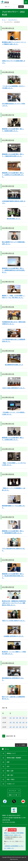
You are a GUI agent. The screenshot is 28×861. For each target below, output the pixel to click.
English (21, 6)
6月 (27, 718)
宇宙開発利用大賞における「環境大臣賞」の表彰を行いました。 (14, 323)
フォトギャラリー (12, 20)
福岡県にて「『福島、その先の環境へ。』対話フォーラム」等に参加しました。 (13, 296)
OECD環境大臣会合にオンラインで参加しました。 (13, 105)
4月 (20, 718)
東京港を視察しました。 (14, 219)
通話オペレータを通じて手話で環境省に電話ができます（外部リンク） (14, 834)
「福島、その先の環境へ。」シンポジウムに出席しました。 (14, 464)
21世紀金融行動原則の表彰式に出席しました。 (13, 202)
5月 (23, 718)
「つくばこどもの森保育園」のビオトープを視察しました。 (13, 87)
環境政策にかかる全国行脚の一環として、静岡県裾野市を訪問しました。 (13, 532)
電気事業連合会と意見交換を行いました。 (13, 679)
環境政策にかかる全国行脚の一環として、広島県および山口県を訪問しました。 (13, 175)
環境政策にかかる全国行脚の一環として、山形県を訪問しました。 (13, 439)
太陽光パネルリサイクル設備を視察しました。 (13, 62)
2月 (14, 718)
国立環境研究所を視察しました (14, 365)
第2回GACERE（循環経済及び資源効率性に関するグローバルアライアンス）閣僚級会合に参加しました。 (14, 603)
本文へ (6, 6)
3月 (17, 718)
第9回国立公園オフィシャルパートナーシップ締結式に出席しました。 (14, 43)
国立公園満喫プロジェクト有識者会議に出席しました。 (13, 243)
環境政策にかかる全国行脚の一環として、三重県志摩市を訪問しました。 (13, 155)
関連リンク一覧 (13, 795)
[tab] (3, 736)
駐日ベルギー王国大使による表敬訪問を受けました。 (13, 698)
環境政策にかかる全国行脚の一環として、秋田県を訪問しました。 (13, 130)
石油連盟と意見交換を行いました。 (14, 636)
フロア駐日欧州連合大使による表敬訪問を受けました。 (13, 340)
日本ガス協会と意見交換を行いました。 (14, 388)
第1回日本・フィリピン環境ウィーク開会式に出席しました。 (14, 653)
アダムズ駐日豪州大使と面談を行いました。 (13, 549)
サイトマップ (12, 791)
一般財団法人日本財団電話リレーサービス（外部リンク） (14, 847)
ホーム (3, 20)
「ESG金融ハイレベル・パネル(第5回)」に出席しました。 (13, 413)
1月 (10, 718)
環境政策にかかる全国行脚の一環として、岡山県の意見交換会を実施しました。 (13, 576)
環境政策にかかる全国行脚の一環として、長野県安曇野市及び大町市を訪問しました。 (13, 270)
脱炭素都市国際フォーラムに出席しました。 (13, 507)
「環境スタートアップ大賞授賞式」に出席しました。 (13, 489)
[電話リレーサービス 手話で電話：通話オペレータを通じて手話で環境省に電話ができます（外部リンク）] (14, 830)
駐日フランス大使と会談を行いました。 (14, 621)
